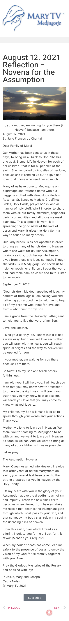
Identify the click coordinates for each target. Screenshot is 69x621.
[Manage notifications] (49, 612)
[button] (34, 40)
